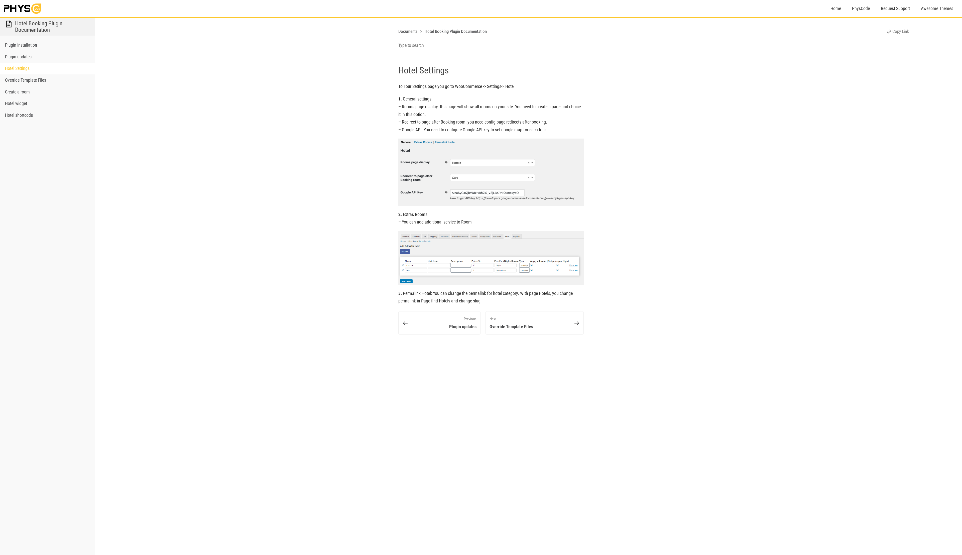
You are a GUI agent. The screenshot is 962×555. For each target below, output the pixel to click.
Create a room (17, 91)
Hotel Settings (17, 68)
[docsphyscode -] (22, 9)
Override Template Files (25, 80)
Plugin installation (21, 45)
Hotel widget (16, 103)
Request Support (895, 8)
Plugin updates (18, 56)
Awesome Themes (937, 8)
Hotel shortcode (19, 115)
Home (835, 8)
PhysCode (861, 8)
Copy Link (900, 31)
